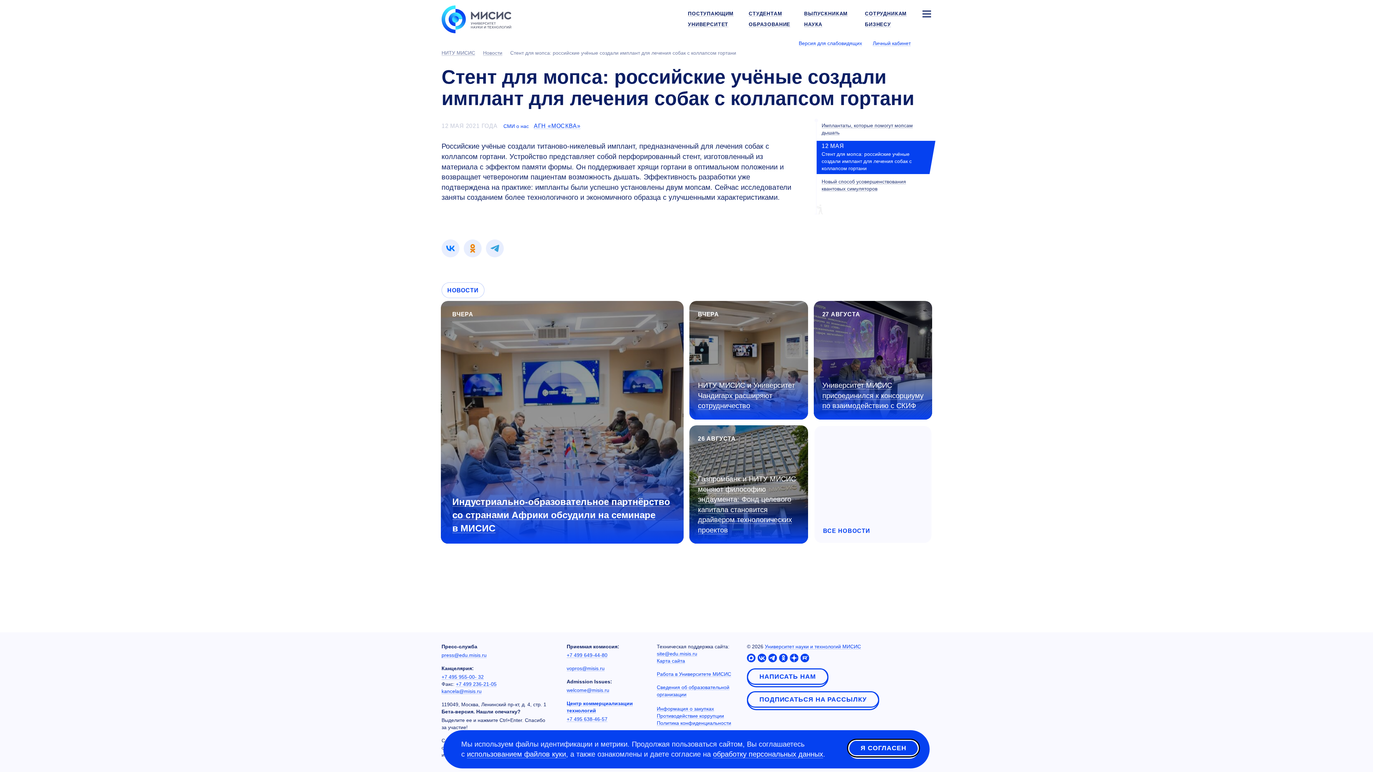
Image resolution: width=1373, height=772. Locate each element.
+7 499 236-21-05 (476, 684)
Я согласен (883, 748)
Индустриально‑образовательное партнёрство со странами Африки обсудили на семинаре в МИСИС (561, 515)
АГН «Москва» (557, 126)
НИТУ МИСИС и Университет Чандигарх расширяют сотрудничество (746, 395)
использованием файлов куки (516, 754)
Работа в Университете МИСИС (694, 674)
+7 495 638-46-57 (587, 719)
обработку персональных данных (768, 754)
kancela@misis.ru (462, 691)
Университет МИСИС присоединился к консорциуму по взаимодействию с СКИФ (873, 395)
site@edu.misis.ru (677, 654)
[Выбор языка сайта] (926, 43)
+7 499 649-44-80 (587, 655)
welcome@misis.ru (588, 690)
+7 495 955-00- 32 (463, 677)
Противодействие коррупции (690, 716)
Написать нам (787, 676)
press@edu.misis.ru (464, 655)
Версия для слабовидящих (830, 43)
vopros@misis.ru (586, 668)
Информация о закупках (685, 709)
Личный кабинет (892, 43)
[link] (450, 248)
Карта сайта (671, 661)
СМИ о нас (516, 126)
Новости (463, 290)
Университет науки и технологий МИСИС (813, 646)
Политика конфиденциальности (694, 723)
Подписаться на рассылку (813, 699)
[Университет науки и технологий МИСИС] (476, 19)
